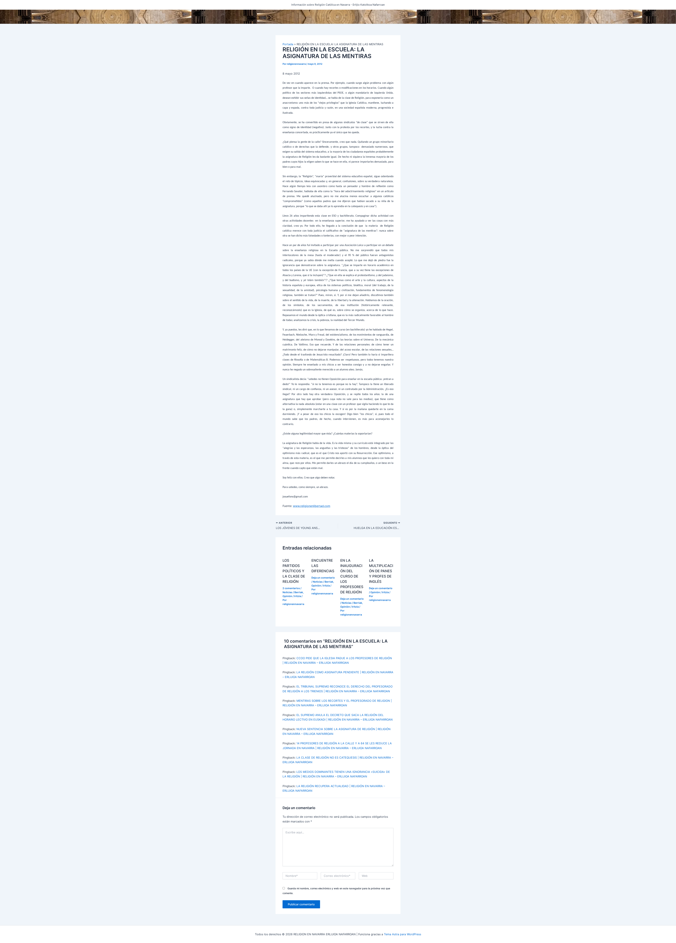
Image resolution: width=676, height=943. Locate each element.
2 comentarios (291, 588)
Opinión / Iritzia (292, 596)
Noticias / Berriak (293, 592)
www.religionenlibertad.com (311, 506)
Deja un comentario (323, 577)
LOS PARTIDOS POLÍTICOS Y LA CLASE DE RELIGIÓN (294, 571)
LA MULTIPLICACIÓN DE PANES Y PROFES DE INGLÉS (381, 571)
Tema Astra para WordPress (402, 934)
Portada (288, 44)
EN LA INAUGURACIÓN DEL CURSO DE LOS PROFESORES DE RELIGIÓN (351, 576)
